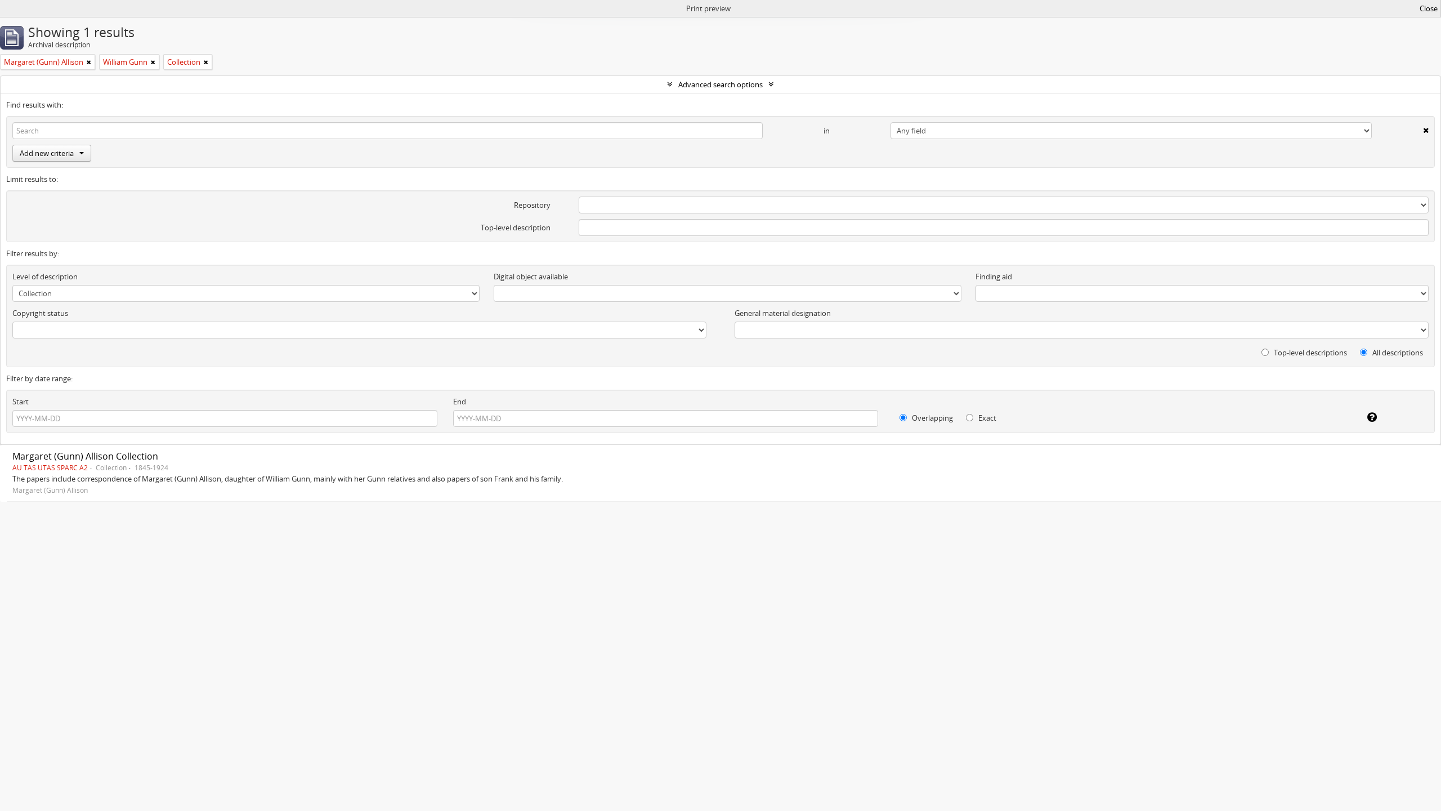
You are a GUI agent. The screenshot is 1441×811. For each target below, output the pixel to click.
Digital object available (531, 276)
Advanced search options (720, 84)
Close (1429, 8)
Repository (532, 205)
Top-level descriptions (1309, 352)
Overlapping (931, 418)
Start (20, 401)
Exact (986, 418)
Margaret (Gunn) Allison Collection (85, 456)
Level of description (45, 276)
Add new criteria (47, 153)
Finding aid (993, 276)
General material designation (783, 313)
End (459, 401)
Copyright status (40, 313)
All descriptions (1397, 352)
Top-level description (516, 227)
